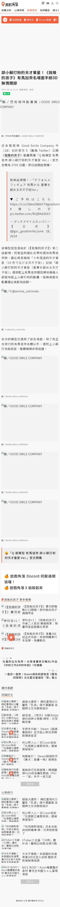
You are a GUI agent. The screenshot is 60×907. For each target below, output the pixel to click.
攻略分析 (6, 10)
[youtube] (47, 3)
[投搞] (43, 3)
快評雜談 (45, 10)
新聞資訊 (32, 10)
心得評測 (19, 10)
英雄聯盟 (17, 19)
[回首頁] (9, 4)
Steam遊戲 (45, 19)
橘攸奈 (30, 19)
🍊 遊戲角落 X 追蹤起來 (23, 587)
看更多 (30, 783)
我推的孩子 (9, 648)
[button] (57, 3)
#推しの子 (30, 209)
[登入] (52, 3)
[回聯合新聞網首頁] (3, 4)
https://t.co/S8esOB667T (28, 204)
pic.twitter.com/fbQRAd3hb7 (30, 214)
